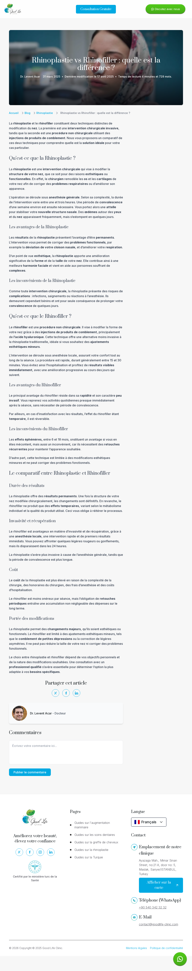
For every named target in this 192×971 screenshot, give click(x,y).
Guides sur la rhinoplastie (91, 850)
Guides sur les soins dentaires (94, 835)
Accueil (14, 113)
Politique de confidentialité (166, 948)
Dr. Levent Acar (30, 76)
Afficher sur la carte (159, 885)
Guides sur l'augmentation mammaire (92, 825)
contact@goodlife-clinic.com (158, 924)
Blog (27, 113)
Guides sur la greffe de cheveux (96, 842)
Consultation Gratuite (95, 9)
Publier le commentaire (30, 772)
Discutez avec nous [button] (167, 9)
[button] (180, 959)
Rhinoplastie (44, 113)
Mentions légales (136, 948)
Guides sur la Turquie (88, 857)
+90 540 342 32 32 (152, 907)
